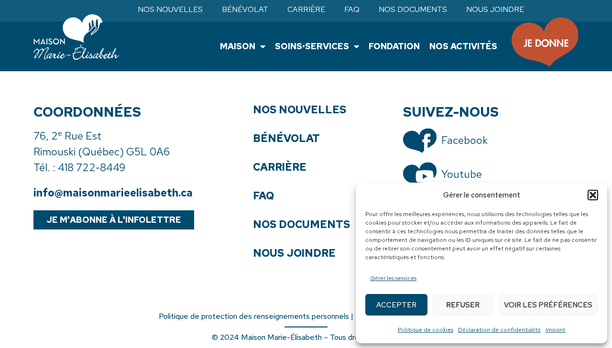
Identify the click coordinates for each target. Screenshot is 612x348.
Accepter (396, 305)
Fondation (394, 46)
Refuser (463, 305)
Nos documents (413, 9)
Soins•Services (312, 46)
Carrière (306, 9)
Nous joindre (495, 9)
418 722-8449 (91, 167)
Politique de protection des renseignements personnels (254, 316)
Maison (237, 46)
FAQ (352, 9)
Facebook (464, 140)
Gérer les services (393, 278)
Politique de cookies (425, 330)
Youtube (461, 174)
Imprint (555, 330)
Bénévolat (245, 9)
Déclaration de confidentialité (499, 330)
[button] (593, 195)
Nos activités (463, 46)
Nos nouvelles (170, 9)
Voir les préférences (548, 305)
